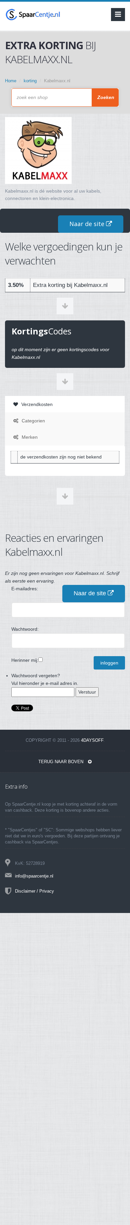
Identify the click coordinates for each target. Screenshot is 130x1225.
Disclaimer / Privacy (34, 891)
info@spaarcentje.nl (34, 876)
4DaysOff (92, 740)
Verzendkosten (36, 404)
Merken (29, 437)
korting (30, 80)
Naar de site (87, 224)
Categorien (32, 420)
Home (10, 80)
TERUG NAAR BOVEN (61, 761)
